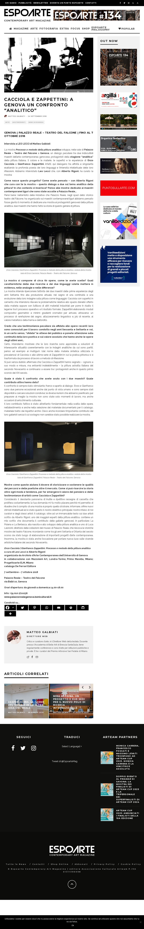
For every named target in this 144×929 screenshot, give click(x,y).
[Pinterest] (34, 607)
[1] (118, 129)
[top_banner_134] (96, 11)
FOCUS (75, 28)
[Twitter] (22, 607)
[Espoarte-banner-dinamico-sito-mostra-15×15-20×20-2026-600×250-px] (118, 195)
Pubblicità (25, 3)
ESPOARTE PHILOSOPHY (101, 28)
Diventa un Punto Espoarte (66, 3)
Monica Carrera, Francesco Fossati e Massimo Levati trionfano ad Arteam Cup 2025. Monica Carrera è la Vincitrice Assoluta (127, 757)
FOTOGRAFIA (49, 28)
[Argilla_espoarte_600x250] (118, 107)
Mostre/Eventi (19, 122)
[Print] (70, 607)
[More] (10, 613)
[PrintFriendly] (83, 607)
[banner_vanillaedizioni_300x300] (118, 238)
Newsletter (40, 3)
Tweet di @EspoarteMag (64, 761)
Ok (73, 925)
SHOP (86, 28)
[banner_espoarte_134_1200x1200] (118, 84)
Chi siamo (11, 3)
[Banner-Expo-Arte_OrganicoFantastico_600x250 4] (118, 151)
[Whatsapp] (46, 607)
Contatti (91, 3)
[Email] (58, 607)
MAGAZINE (21, 28)
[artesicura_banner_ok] (118, 173)
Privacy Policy (104, 864)
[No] (140, 922)
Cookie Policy (131, 864)
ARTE (34, 28)
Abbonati (81, 864)
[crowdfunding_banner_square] (118, 282)
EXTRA (64, 28)
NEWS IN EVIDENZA (36, 122)
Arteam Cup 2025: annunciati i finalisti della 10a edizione (127, 814)
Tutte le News (16, 864)
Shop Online (60, 864)
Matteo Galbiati (16, 116)
